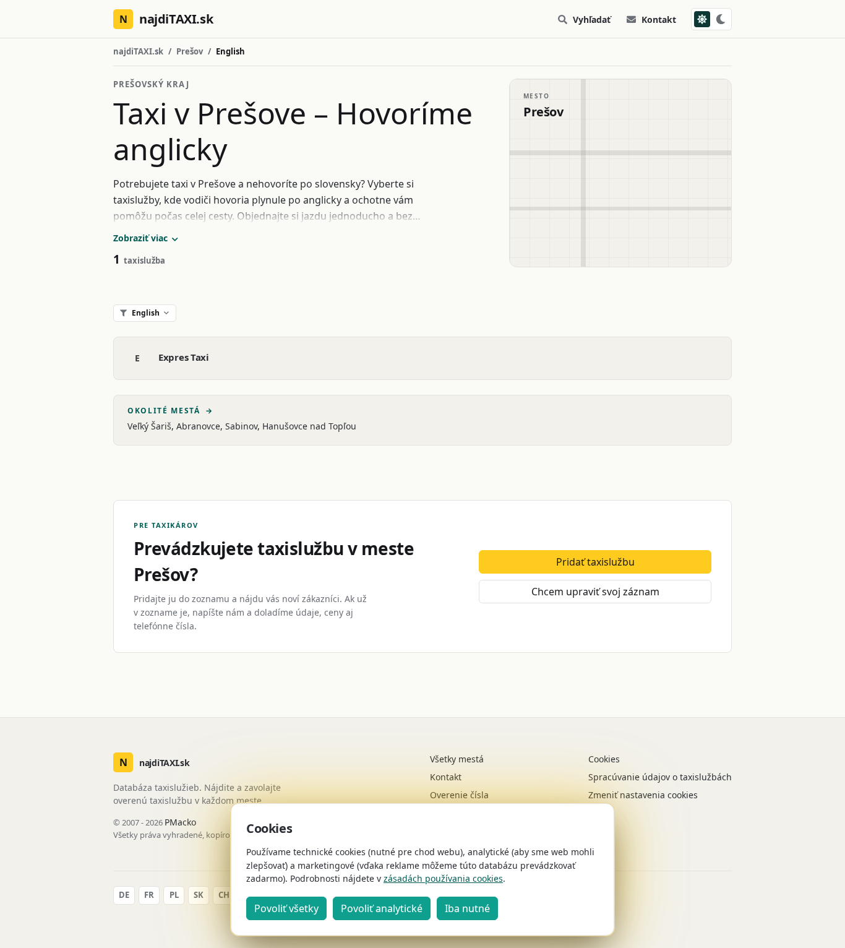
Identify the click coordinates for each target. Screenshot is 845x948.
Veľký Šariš (149, 426)
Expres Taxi (183, 357)
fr (149, 894)
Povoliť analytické (381, 908)
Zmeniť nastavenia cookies (643, 795)
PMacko (180, 822)
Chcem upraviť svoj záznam (595, 591)
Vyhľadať (592, 19)
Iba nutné (467, 908)
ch (223, 894)
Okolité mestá (170, 411)
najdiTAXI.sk (138, 51)
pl (174, 894)
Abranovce (198, 426)
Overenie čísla (459, 795)
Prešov (189, 51)
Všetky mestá (457, 759)
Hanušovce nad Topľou (309, 426)
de (124, 894)
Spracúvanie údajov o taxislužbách (660, 777)
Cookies (604, 759)
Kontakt (658, 19)
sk (199, 894)
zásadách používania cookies (443, 878)
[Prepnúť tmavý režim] (711, 19)
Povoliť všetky (286, 908)
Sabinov (241, 426)
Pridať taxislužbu (595, 562)
